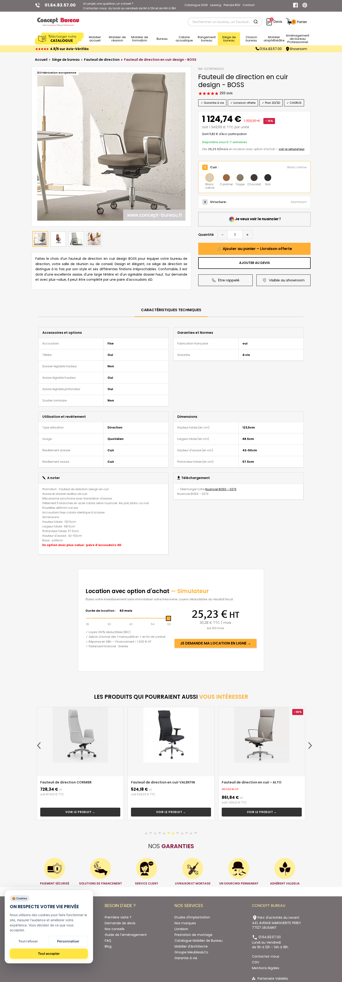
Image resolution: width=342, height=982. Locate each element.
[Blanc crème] (209, 177)
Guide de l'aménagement (126, 934)
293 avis (226, 93)
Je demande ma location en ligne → (215, 643)
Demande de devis (120, 923)
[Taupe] (240, 177)
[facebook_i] (295, 5)
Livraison (181, 929)
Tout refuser (28, 941)
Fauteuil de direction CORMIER (66, 782)
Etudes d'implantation (192, 917)
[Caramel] (226, 177)
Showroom (298, 49)
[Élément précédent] (39, 745)
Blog (108, 946)
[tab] (171, 310)
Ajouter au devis (254, 262)
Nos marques (185, 923)
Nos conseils (114, 929)
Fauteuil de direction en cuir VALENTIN (163, 782)
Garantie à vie (185, 958)
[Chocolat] (254, 177)
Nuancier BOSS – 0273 (220, 489)
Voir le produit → (80, 812)
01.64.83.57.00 (270, 49)
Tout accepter (49, 953)
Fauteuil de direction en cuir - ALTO (252, 782)
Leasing (215, 5)
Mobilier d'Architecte (191, 946)
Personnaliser (68, 941)
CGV (255, 962)
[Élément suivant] (310, 745)
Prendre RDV (232, 5)
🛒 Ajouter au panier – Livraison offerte (254, 248)
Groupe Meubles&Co (191, 952)
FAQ (108, 940)
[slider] (168, 618)
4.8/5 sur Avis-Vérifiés (69, 49)
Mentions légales (265, 968)
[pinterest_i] (304, 5)
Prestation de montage (193, 934)
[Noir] (268, 177)
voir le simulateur (292, 149)
